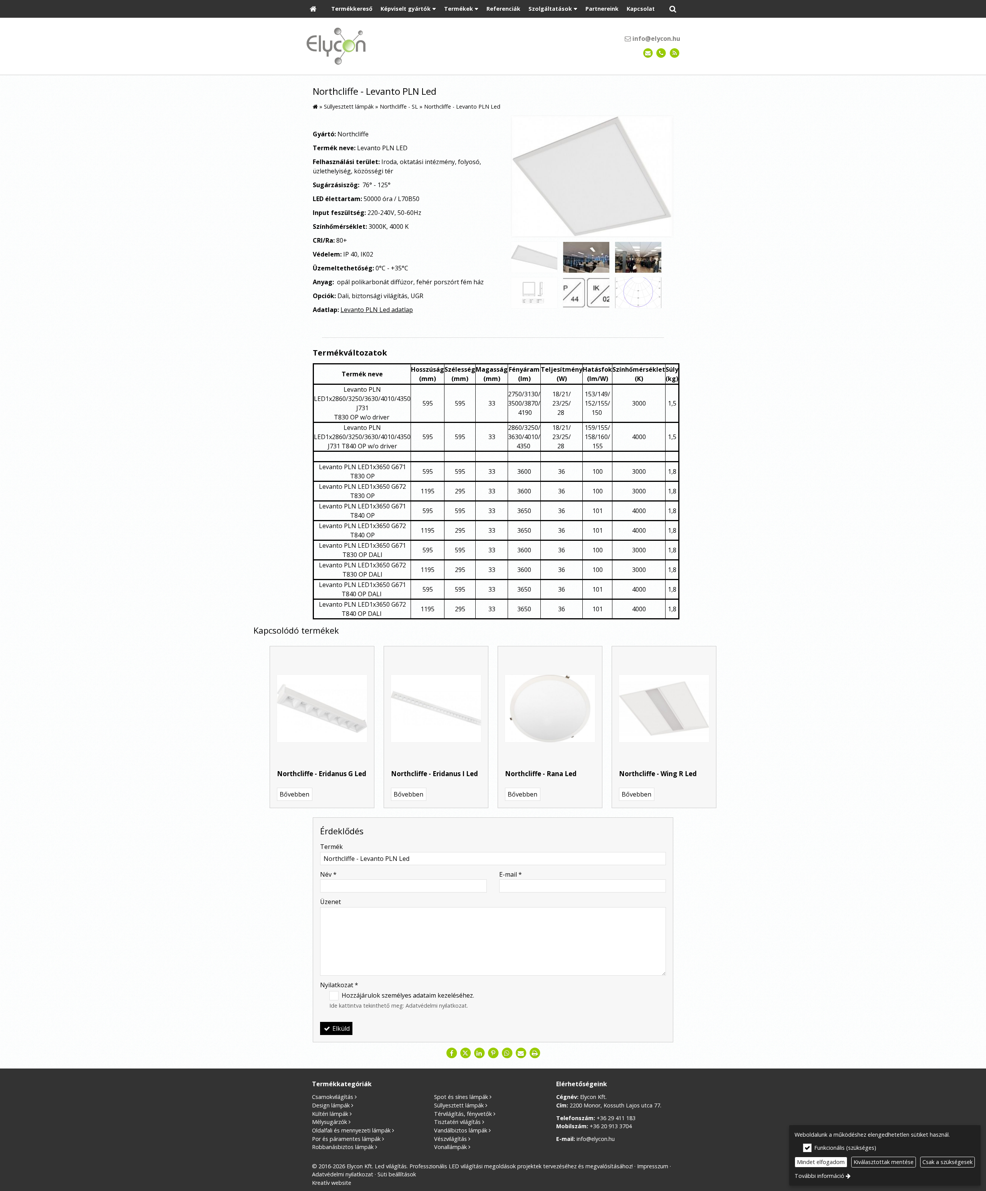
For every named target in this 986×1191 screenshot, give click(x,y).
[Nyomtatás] (534, 1053)
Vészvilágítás (450, 1138)
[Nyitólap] (313, 9)
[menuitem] (313, 9)
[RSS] (674, 53)
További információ (819, 1175)
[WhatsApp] (507, 1053)
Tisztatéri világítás (457, 1122)
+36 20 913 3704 (611, 1126)
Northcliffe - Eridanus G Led (321, 773)
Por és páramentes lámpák (346, 1138)
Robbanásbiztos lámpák (343, 1147)
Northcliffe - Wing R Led (658, 773)
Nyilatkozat (339, 985)
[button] (673, 9)
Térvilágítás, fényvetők (463, 1113)
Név (328, 874)
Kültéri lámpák (330, 1113)
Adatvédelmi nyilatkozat (436, 1005)
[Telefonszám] (661, 53)
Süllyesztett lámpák (459, 1105)
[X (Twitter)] (465, 1053)
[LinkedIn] (479, 1053)
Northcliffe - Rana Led (541, 773)
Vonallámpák (450, 1147)
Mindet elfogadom (821, 1162)
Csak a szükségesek (947, 1162)
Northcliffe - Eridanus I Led (434, 773)
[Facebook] (451, 1053)
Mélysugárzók (329, 1122)
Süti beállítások (396, 1174)
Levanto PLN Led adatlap (376, 309)
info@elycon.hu (655, 38)
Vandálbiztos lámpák (460, 1130)
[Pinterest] (493, 1053)
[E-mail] (648, 53)
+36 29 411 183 (616, 1118)
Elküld (340, 1028)
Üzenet (330, 901)
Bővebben (294, 794)
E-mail (510, 874)
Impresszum (652, 1166)
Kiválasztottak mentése (884, 1162)
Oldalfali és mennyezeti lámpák (351, 1130)
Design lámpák (331, 1105)
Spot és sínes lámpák (461, 1096)
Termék (331, 846)
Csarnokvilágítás (332, 1096)
